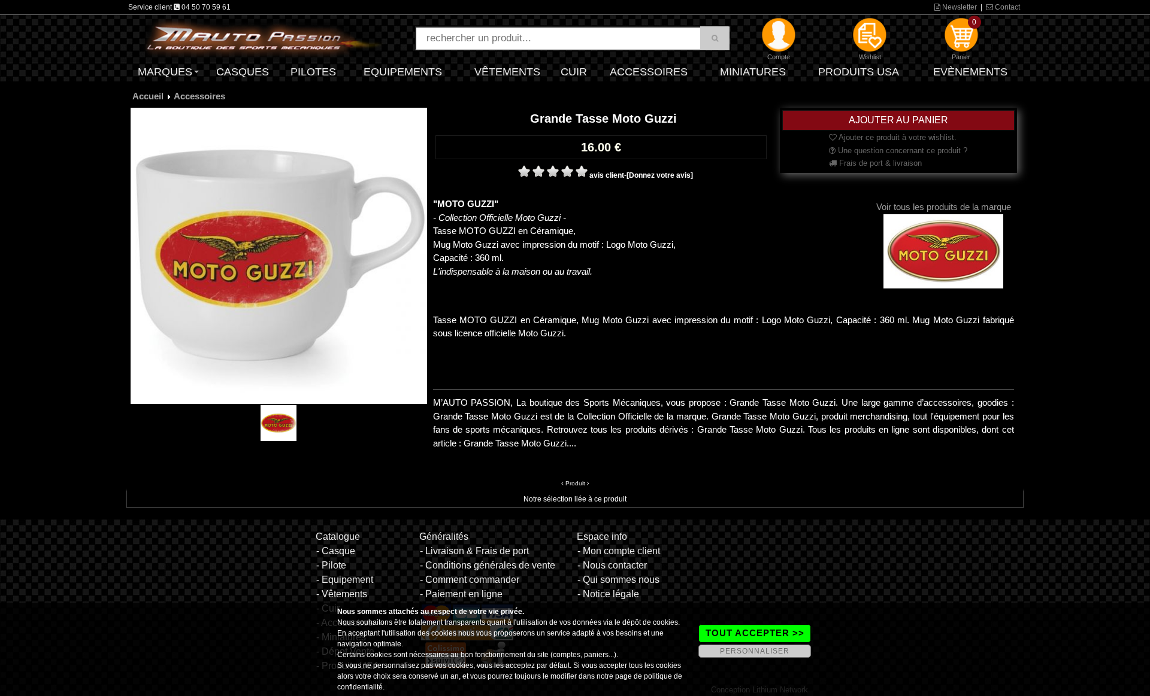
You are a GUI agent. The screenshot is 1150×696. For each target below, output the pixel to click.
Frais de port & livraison (879, 163)
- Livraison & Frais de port (474, 551)
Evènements (970, 72)
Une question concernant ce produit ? (901, 150)
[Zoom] (279, 255)
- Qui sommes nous (618, 580)
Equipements (403, 72)
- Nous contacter (612, 565)
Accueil (148, 96)
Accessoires (649, 72)
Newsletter (958, 7)
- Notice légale (608, 594)
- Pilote (331, 565)
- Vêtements (341, 594)
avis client (606, 175)
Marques (165, 72)
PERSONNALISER (754, 651)
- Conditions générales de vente (487, 565)
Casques (242, 72)
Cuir (574, 72)
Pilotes (313, 72)
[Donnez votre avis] (660, 175)
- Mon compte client (618, 551)
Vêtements (507, 72)
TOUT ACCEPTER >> (755, 633)
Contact (1006, 7)
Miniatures (753, 72)
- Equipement (344, 580)
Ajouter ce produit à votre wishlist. (897, 137)
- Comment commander (469, 580)
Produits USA (858, 72)
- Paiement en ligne (461, 594)
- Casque (335, 551)
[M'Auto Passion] (263, 38)
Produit (575, 483)
